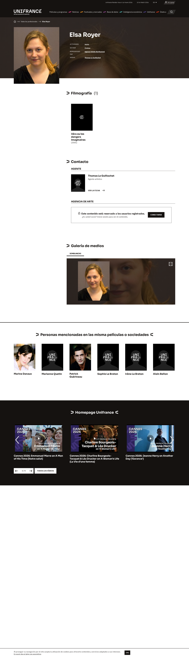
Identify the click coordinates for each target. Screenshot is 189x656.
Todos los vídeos (45, 471)
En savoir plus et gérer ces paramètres (27, 654)
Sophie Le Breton (107, 373)
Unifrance (151, 12)
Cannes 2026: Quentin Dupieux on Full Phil (149, 457)
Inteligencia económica (132, 12)
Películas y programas (58, 12)
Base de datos (112, 12)
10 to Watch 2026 (143, 2)
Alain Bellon (160, 373)
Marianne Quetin (52, 373)
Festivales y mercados (93, 12)
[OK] (127, 653)
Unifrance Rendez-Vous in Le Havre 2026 (119, 2)
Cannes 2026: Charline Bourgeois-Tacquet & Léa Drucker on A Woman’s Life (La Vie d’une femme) (38, 458)
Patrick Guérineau (75, 375)
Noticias (75, 12)
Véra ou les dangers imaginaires (78, 136)
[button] (171, 264)
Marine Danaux (23, 373)
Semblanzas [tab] (75, 253)
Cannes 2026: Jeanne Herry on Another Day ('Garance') (93, 457)
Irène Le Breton (134, 373)
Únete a (163, 12)
